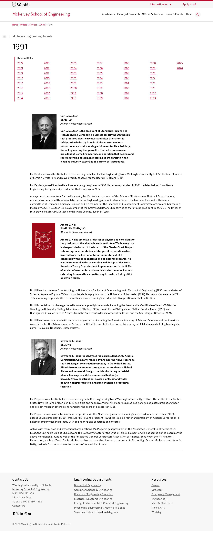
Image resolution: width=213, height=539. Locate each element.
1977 (152, 78)
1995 (100, 73)
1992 (100, 88)
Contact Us (18, 506)
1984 (126, 83)
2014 (20, 98)
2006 (47, 98)
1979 (152, 68)
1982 (126, 93)
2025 (180, 63)
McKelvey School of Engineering (41, 14)
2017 (20, 83)
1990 (100, 93)
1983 (126, 88)
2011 (46, 73)
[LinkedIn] (21, 514)
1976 (152, 83)
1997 (99, 63)
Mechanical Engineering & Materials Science (99, 508)
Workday (156, 512)
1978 (152, 73)
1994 (100, 78)
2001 (73, 83)
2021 (20, 68)
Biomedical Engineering (87, 485)
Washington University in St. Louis (31, 485)
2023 (153, 93)
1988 (126, 63)
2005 (73, 63)
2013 (46, 63)
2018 (20, 78)
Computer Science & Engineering (93, 490)
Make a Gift (158, 508)
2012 (46, 68)
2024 (153, 98)
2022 (20, 63)
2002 (73, 78)
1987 (126, 68)
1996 (100, 68)
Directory (156, 490)
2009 (47, 83)
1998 (73, 98)
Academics (108, 14)
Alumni (42, 25)
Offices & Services (152, 14)
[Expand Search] (198, 15)
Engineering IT (159, 499)
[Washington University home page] (21, 4)
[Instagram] (26, 514)
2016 (20, 88)
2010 (47, 78)
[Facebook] (14, 514)
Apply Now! (189, 4)
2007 (47, 93)
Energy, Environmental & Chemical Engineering (101, 503)
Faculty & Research (128, 14)
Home (15, 25)
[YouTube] (30, 514)
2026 (180, 68)
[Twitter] (17, 514)
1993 (100, 83)
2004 (73, 68)
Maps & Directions (162, 503)
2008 (47, 88)
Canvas (155, 485)
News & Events (174, 14)
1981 (126, 98)
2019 (20, 73)
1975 (152, 88)
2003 (73, 73)
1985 (126, 78)
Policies (65, 524)
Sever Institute (82, 512)
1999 (73, 93)
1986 (126, 73)
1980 (153, 63)
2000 (73, 88)
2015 (20, 93)
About (189, 14)
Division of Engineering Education (93, 494)
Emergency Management (165, 494)
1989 (100, 98)
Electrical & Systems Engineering (93, 499)
